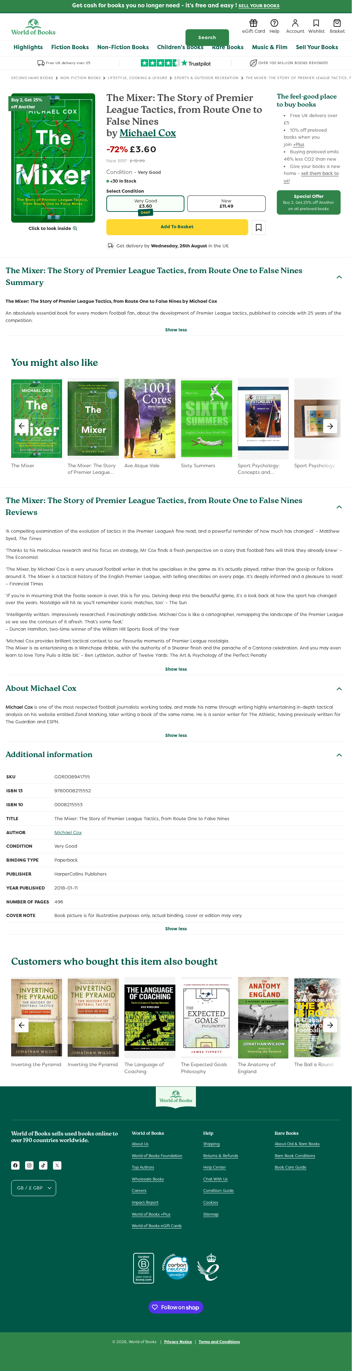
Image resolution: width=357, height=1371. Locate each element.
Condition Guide (218, 1190)
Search (207, 37)
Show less (176, 329)
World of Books (143, 1342)
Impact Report (145, 1202)
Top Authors (143, 1167)
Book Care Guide (290, 1167)
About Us (140, 1144)
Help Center (214, 1167)
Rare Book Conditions (295, 1156)
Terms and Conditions (219, 1342)
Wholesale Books (148, 1179)
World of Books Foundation (157, 1156)
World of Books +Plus (151, 1214)
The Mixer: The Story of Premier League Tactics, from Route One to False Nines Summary (154, 278)
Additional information (49, 756)
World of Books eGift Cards (157, 1226)
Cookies (210, 1202)
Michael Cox (148, 134)
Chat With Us (215, 1179)
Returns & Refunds (220, 1156)
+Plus (298, 144)
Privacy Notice (178, 1342)
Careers (139, 1190)
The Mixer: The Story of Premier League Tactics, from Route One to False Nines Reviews (154, 507)
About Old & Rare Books (297, 1144)
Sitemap (211, 1214)
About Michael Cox (41, 689)
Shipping (211, 1144)
